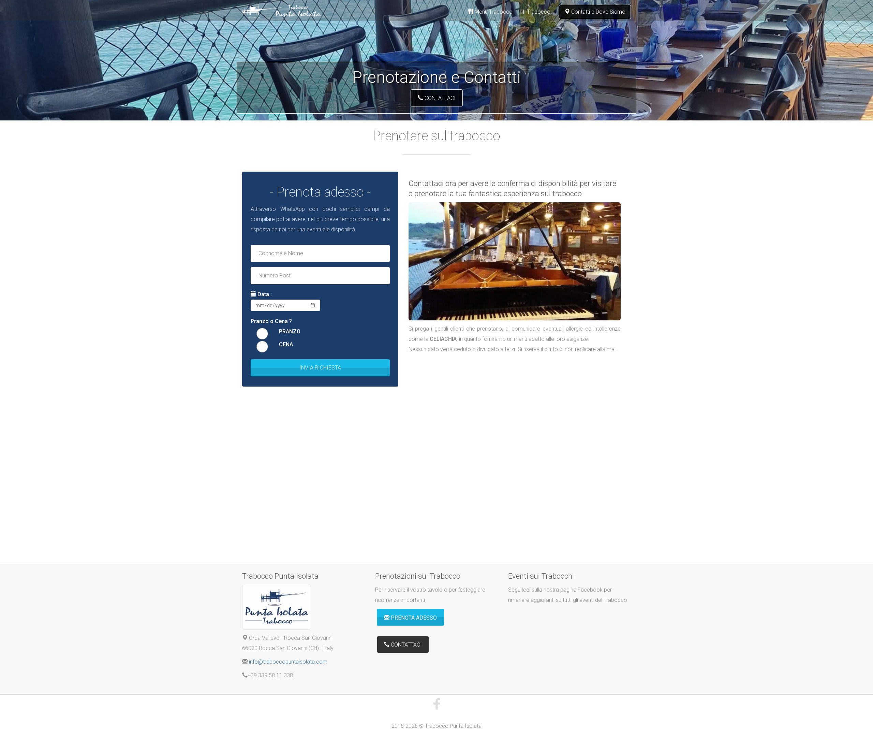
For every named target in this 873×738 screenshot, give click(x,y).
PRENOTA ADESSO (413, 617)
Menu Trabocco (493, 12)
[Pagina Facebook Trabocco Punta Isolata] (436, 703)
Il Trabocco (536, 12)
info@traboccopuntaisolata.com (288, 662)
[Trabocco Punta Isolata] (281, 11)
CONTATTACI (439, 98)
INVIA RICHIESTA (320, 367)
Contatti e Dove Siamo (597, 12)
